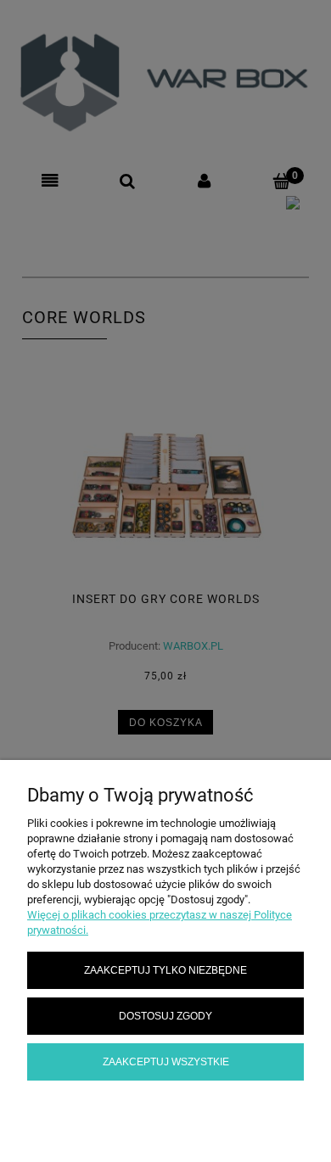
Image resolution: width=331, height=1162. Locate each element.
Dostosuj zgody (165, 1015)
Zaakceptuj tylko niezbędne (165, 969)
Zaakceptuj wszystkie (166, 1061)
